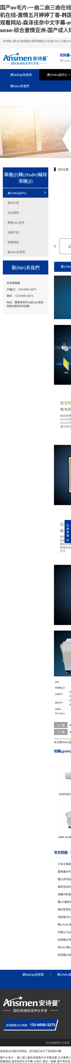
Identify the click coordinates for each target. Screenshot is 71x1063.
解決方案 (13, 203)
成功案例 (13, 212)
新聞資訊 (13, 242)
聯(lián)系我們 (19, 86)
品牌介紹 (13, 232)
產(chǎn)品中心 (17, 193)
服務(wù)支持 (16, 222)
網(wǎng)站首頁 (21, 74)
